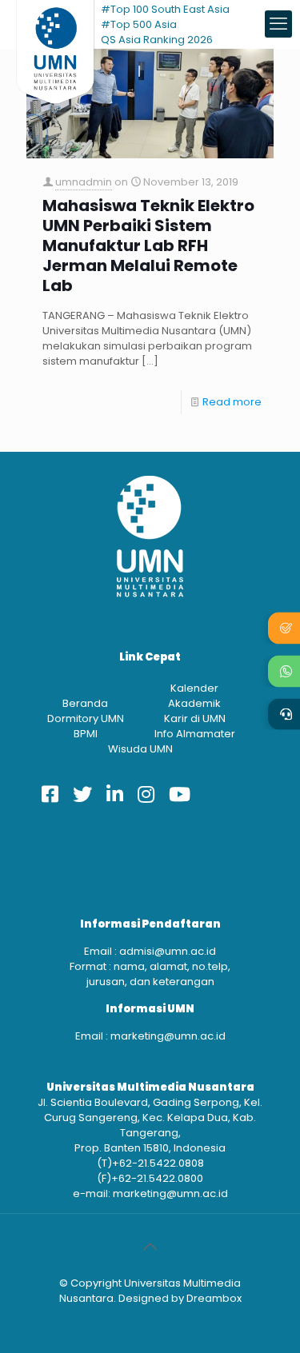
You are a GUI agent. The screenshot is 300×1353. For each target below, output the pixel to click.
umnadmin (83, 182)
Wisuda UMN (140, 748)
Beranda (85, 703)
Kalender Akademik (194, 695)
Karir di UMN (195, 718)
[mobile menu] (278, 24)
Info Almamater (194, 733)
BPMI (86, 733)
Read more (232, 401)
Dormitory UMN (85, 718)
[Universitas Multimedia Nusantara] (55, 24)
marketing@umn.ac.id (168, 1036)
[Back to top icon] (150, 1246)
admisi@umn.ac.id (167, 951)
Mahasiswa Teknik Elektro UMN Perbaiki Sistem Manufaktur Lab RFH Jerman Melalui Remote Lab (148, 246)
